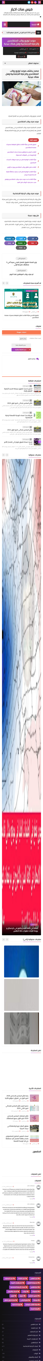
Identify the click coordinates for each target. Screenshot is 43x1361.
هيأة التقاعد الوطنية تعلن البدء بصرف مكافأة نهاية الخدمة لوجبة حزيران (21, 173)
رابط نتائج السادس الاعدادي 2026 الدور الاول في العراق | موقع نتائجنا (16, 1097)
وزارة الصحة (34, 1309)
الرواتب (25, 1291)
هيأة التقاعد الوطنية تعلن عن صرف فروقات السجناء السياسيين (21, 161)
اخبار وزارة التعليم (33, 1282)
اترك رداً (31, 1199)
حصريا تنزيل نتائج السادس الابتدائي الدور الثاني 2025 (17, 1107)
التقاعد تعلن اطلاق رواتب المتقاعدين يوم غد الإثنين (21, 167)
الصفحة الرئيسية (33, 52)
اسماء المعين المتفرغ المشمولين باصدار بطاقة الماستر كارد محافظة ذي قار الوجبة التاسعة (17, 1138)
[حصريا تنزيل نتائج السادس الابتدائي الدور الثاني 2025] (34, 1108)
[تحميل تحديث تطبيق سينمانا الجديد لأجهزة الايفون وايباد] (37, 388)
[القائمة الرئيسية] (5, 24)
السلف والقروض (12, 1291)
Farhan (32, 1240)
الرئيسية (34, 24)
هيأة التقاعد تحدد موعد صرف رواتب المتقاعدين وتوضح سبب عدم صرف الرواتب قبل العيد (20, 181)
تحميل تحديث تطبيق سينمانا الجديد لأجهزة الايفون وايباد (18, 389)
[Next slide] (3, 283)
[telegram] (29, 2)
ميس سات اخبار (21, 9)
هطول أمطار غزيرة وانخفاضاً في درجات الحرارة (17, 1127)
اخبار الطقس (34, 1278)
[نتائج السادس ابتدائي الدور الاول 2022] (37, 429)
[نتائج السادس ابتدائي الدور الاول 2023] (37, 402)
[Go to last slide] (7, 283)
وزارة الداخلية (16, 1304)
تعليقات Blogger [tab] (21, 332)
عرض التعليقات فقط (21, 345)
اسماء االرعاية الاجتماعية (18, 1287)
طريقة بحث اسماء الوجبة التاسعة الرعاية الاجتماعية (18, 416)
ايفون (12, 1295)
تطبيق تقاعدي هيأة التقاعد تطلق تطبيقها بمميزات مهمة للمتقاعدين (21, 146)
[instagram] (35, 2)
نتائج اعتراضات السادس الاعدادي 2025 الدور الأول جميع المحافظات (17, 1117)
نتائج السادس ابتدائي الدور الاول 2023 (19, 403)
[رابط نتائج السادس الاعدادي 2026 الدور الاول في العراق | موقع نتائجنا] (34, 1098)
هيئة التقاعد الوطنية (19, 52)
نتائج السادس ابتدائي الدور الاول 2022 (19, 429)
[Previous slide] (7, 454)
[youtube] (32, 2)
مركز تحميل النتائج (10, 1300)
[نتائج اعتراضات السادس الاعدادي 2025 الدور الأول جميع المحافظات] (34, 1118)
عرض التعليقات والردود (20, 349)
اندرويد (22, 1295)
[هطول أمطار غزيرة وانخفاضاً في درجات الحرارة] (34, 1128)
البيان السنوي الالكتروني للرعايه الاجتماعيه (22, 931)
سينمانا (35, 1300)
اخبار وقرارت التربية (16, 1282)
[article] (21, 261)
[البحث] (3, 2)
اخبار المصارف (9, 1278)
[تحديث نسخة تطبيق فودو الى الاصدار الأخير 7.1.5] (37, 441)
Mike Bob (32, 1222)
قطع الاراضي (24, 1300)
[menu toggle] (39, 2)
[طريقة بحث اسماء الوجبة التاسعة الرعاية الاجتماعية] (37, 415)
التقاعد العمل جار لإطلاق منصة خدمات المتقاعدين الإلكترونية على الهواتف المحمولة (21, 153)
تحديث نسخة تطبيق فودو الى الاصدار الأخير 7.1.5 (18, 443)
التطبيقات (35, 1291)
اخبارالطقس (34, 1287)
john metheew (30, 1186)
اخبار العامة (21, 1278)
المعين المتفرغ (33, 1295)
